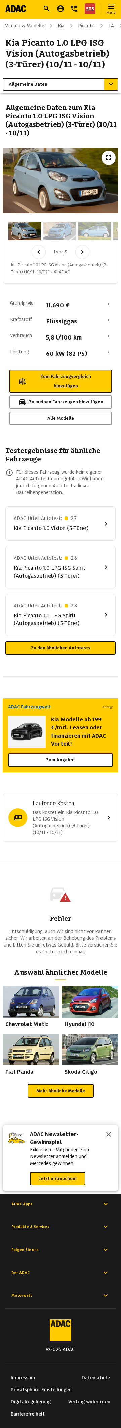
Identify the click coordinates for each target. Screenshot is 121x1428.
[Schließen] (109, 1135)
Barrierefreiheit (28, 1414)
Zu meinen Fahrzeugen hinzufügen (66, 402)
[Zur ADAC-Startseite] (15, 8)
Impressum (23, 1378)
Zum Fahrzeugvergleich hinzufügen (65, 381)
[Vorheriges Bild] (39, 252)
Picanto (86, 26)
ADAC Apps (21, 1204)
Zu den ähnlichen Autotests (60, 648)
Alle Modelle (60, 418)
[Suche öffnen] (46, 8)
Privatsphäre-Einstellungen (41, 1390)
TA (111, 26)
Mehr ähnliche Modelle (60, 1091)
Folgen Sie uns (25, 1249)
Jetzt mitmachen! (58, 1178)
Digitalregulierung (31, 1402)
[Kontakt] (74, 9)
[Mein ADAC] (60, 9)
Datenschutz (96, 1378)
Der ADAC (20, 1272)
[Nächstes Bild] (82, 252)
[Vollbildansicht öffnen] (109, 158)
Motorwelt (21, 1295)
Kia (61, 26)
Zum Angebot (60, 760)
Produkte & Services (30, 1226)
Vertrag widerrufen (89, 1402)
